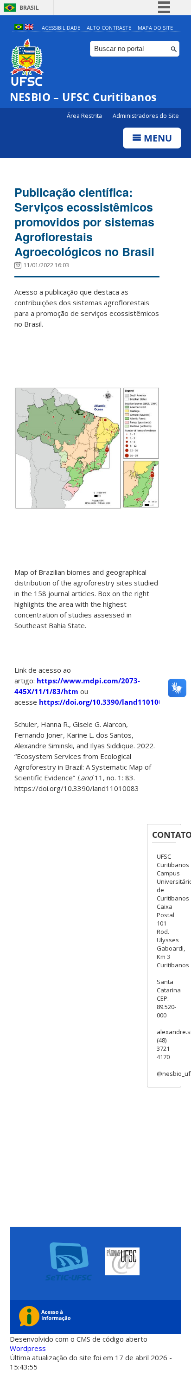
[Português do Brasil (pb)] (18, 27)
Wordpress (28, 1348)
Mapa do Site (155, 27)
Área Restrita (85, 116)
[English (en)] (29, 27)
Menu (156, 138)
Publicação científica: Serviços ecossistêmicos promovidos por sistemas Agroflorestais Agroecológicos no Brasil (84, 222)
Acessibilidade (61, 27)
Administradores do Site (146, 116)
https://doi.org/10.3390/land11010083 (105, 702)
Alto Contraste (109, 27)
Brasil (29, 8)
